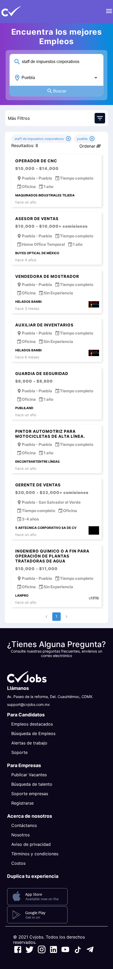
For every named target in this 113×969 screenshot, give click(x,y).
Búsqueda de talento (31, 784)
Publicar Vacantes (29, 774)
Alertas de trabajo (29, 743)
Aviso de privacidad (31, 844)
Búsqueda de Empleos (33, 733)
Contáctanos (24, 825)
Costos (18, 863)
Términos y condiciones (34, 853)
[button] (19, 11)
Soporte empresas (29, 793)
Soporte (19, 752)
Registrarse (22, 803)
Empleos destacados (32, 724)
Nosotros (20, 834)
